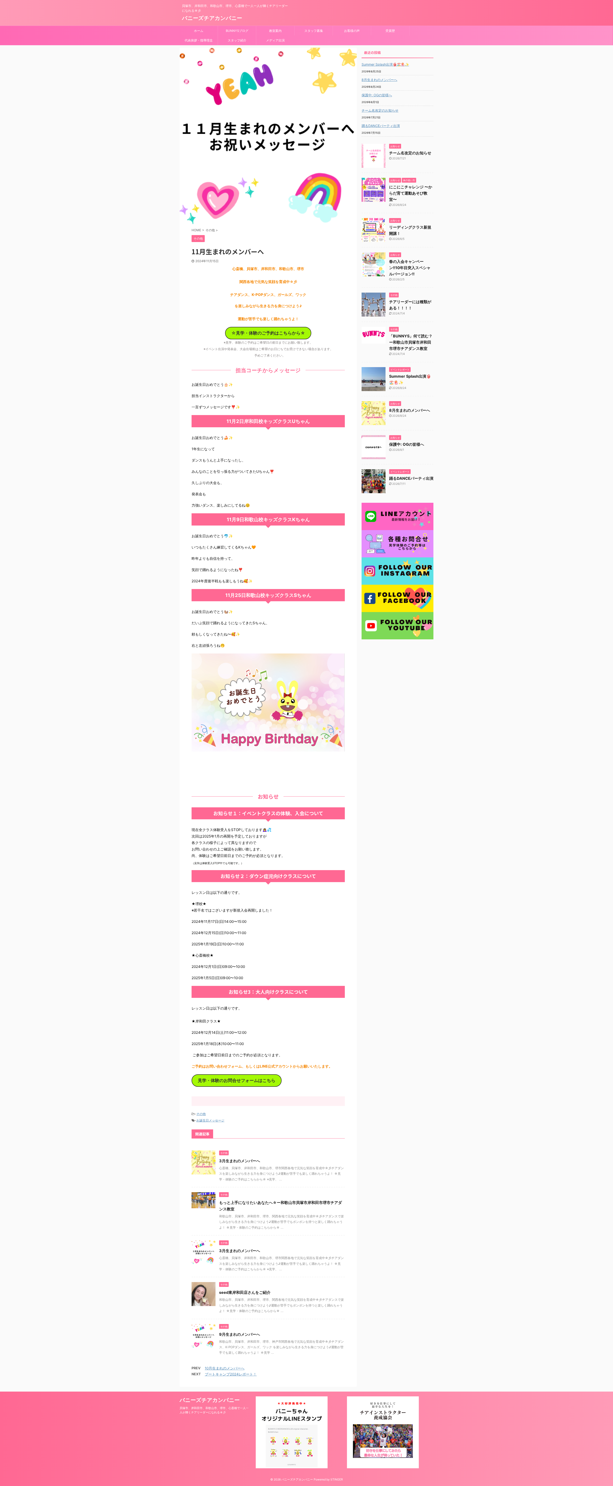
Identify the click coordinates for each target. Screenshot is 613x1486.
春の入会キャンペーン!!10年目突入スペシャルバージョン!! (410, 267)
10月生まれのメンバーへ (224, 1368)
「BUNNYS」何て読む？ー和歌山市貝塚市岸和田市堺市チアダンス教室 (410, 342)
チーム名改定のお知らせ (380, 110)
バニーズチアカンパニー (212, 18)
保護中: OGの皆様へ (377, 95)
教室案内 (275, 31)
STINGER (336, 1479)
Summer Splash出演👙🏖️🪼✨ (385, 64)
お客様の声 (352, 31)
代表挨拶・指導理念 (199, 40)
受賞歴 (390, 31)
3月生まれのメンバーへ (239, 1160)
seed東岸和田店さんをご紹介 (245, 1292)
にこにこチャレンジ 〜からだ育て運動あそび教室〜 (410, 193)
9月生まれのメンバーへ (239, 1334)
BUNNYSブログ (237, 31)
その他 (201, 1114)
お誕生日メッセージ (210, 1120)
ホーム (198, 31)
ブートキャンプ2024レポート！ (231, 1374)
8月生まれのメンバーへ (379, 80)
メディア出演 (275, 40)
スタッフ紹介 (237, 40)
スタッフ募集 (313, 31)
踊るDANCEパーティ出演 (381, 126)
